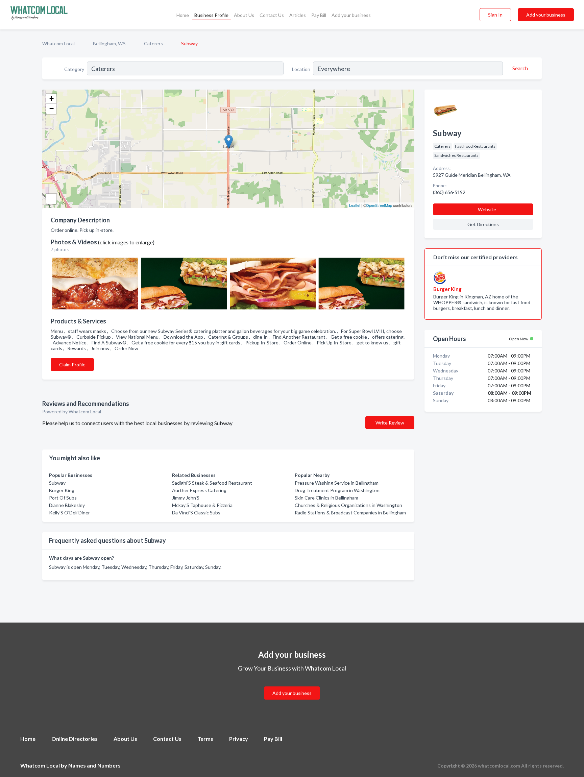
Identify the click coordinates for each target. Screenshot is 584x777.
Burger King (61, 490)
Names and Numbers (94, 765)
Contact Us (272, 15)
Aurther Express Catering (199, 490)
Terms (205, 738)
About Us (244, 15)
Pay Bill (318, 15)
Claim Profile (72, 364)
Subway (57, 483)
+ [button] (51, 98)
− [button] (51, 108)
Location (301, 69)
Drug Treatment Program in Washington (337, 490)
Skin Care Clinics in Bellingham (326, 498)
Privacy (238, 738)
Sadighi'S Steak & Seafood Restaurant (212, 483)
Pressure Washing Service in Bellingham (337, 483)
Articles (297, 15)
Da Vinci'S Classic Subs (196, 512)
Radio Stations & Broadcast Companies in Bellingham (350, 512)
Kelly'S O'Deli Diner (69, 512)
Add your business (351, 15)
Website (487, 209)
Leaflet (354, 205)
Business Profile (211, 15)
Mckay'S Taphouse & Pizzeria (202, 505)
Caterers (153, 43)
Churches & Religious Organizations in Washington (348, 505)
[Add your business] (292, 685)
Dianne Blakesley (67, 505)
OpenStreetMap (379, 205)
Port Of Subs (63, 498)
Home (182, 15)
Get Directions (483, 224)
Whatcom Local (58, 43)
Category (74, 69)
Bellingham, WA (109, 43)
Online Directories (74, 738)
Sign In (495, 15)
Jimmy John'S (185, 498)
